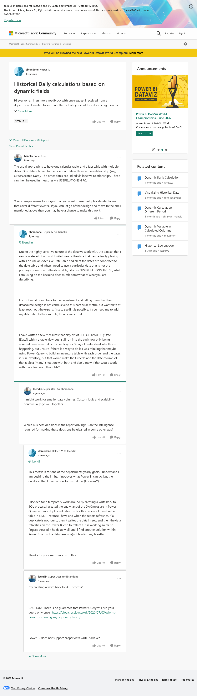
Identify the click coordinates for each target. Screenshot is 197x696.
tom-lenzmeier (172, 197)
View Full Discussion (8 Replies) (31, 140)
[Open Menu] (185, 44)
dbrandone (32, 69)
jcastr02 (164, 250)
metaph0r (170, 235)
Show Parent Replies (21, 146)
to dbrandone (65, 389)
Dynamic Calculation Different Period (158, 209)
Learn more (136, 53)
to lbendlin (60, 232)
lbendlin (28, 156)
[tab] (158, 150)
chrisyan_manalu (172, 216)
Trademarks (187, 679)
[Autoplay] (154, 150)
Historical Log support (159, 245)
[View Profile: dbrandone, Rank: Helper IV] (19, 71)
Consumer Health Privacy (53, 688)
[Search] (158, 33)
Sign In (182, 33)
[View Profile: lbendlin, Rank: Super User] (18, 158)
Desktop (67, 43)
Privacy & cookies (148, 679)
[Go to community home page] (32, 33)
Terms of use (169, 679)
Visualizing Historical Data (162, 192)
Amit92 (168, 182)
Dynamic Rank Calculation (162, 177)
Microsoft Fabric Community (23, 43)
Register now (12, 20)
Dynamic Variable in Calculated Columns (158, 228)
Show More (25, 111)
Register (169, 33)
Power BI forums (50, 43)
